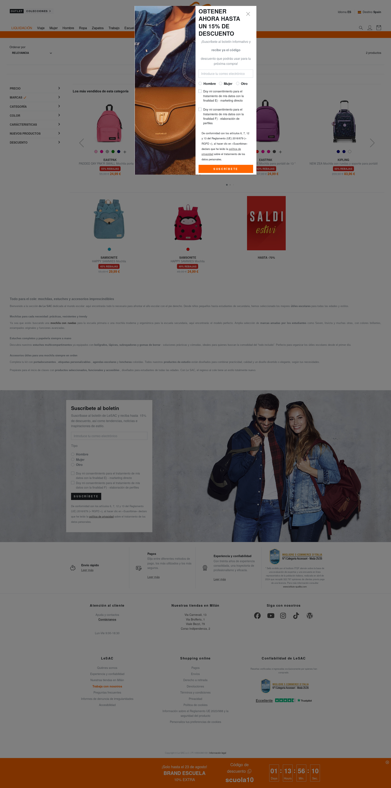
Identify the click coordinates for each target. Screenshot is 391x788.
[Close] (248, 14)
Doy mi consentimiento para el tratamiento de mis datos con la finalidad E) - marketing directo (223, 95)
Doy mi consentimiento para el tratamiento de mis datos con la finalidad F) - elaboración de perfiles (223, 116)
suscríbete (225, 169)
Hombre (209, 83)
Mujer (228, 83)
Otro (244, 83)
